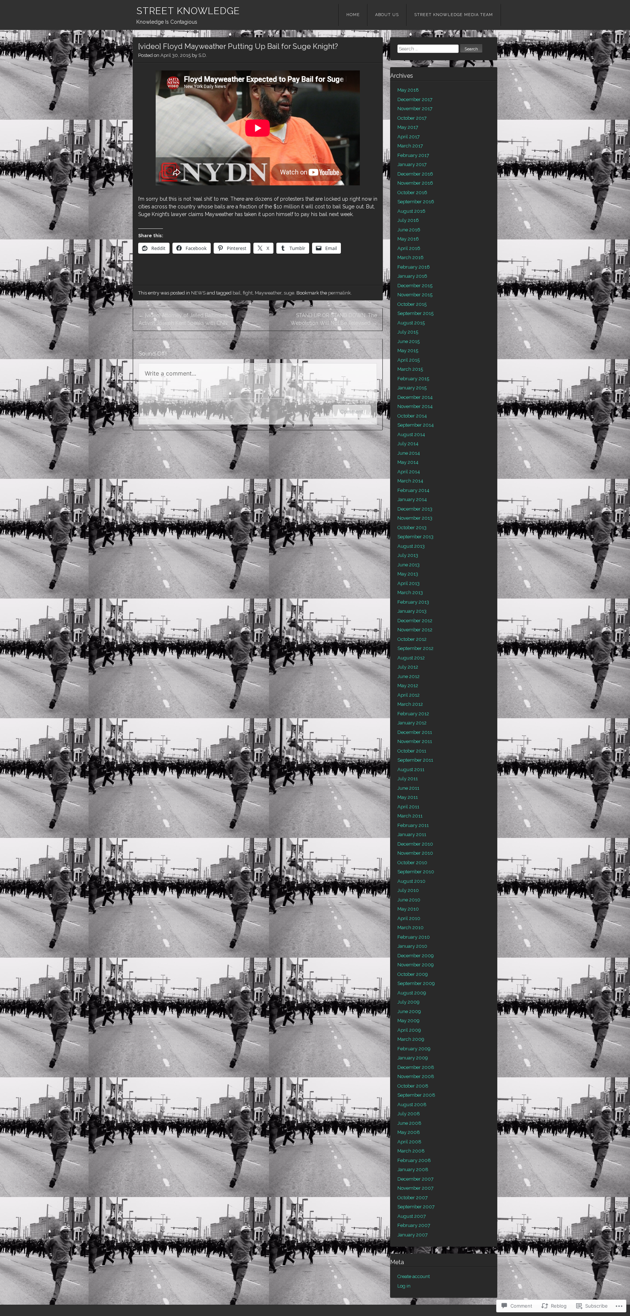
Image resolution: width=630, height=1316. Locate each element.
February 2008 (414, 1160)
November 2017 (414, 108)
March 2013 (410, 592)
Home (353, 14)
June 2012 (408, 676)
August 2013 (411, 546)
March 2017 (410, 146)
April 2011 (408, 806)
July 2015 (407, 332)
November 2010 (415, 853)
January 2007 (412, 1235)
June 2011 (408, 788)
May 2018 (408, 90)
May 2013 (407, 574)
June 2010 (408, 900)
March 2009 (410, 1039)
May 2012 (407, 685)
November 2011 (414, 741)
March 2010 (410, 927)
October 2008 (412, 1086)
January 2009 (412, 1058)
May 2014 (408, 462)
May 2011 (407, 797)
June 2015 (408, 341)
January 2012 (412, 723)
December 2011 (414, 732)
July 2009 (408, 1002)
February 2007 (413, 1225)
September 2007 (416, 1206)
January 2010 (412, 946)
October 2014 (412, 416)
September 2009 (416, 983)
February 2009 (414, 1048)
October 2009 (412, 974)
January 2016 (412, 276)
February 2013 (413, 602)
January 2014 (412, 499)
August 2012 (411, 658)
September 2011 (415, 760)
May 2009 (408, 1020)
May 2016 (408, 239)
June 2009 (409, 1011)
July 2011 (407, 778)
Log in (404, 1286)
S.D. (202, 55)
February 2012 (413, 713)
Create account (413, 1276)
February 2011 (413, 825)
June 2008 (409, 1123)
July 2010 (408, 890)
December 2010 (415, 844)
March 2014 (410, 481)
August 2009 (411, 993)
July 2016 (408, 220)
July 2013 (407, 555)
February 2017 (413, 155)
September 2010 (415, 871)
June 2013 (408, 564)
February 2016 (413, 267)
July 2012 (407, 667)
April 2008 (409, 1141)
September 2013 (415, 536)
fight (248, 293)
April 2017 (408, 136)
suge (289, 293)
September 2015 (415, 313)
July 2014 (408, 443)
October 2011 (411, 751)
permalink (339, 293)
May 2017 (407, 127)
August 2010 (411, 881)
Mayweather (268, 293)
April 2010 (408, 918)
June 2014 (408, 453)
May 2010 (408, 909)
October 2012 (412, 639)
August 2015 (411, 323)
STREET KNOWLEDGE (188, 10)
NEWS (198, 293)
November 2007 (415, 1188)
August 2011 (410, 769)
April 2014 (408, 471)
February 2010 (413, 937)
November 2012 (414, 629)
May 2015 (407, 350)
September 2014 (415, 425)
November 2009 (415, 964)
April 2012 (408, 695)
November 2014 (415, 406)
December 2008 (415, 1067)
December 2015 (414, 285)
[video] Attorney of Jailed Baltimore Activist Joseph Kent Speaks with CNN (183, 319)
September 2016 (415, 201)
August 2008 (412, 1104)
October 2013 (412, 527)
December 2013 (414, 509)
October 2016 (412, 192)
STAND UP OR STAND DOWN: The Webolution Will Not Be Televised (334, 319)
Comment (351, 411)
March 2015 (410, 369)
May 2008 (408, 1132)
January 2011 (411, 834)
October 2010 (412, 862)
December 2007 (415, 1179)
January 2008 (412, 1169)
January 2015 (412, 387)
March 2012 (410, 704)
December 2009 (415, 955)
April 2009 (409, 1030)
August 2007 (411, 1216)
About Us (387, 14)
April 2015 (408, 360)
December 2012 (414, 620)
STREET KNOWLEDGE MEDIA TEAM (453, 14)
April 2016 (408, 248)
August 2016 (411, 211)
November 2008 (415, 1076)
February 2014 (413, 490)
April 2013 (408, 583)
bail (237, 293)
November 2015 (414, 294)
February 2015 (413, 378)
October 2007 (412, 1197)
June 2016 (408, 229)
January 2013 (412, 611)
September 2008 (416, 1095)
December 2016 (415, 174)
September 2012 (415, 648)
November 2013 (414, 518)
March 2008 (411, 1151)
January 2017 (412, 164)
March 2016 (410, 257)
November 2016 (415, 183)
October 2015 (412, 304)
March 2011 (410, 816)
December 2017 (414, 99)
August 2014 (411, 434)
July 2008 (408, 1113)
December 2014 (415, 397)
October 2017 (412, 118)
